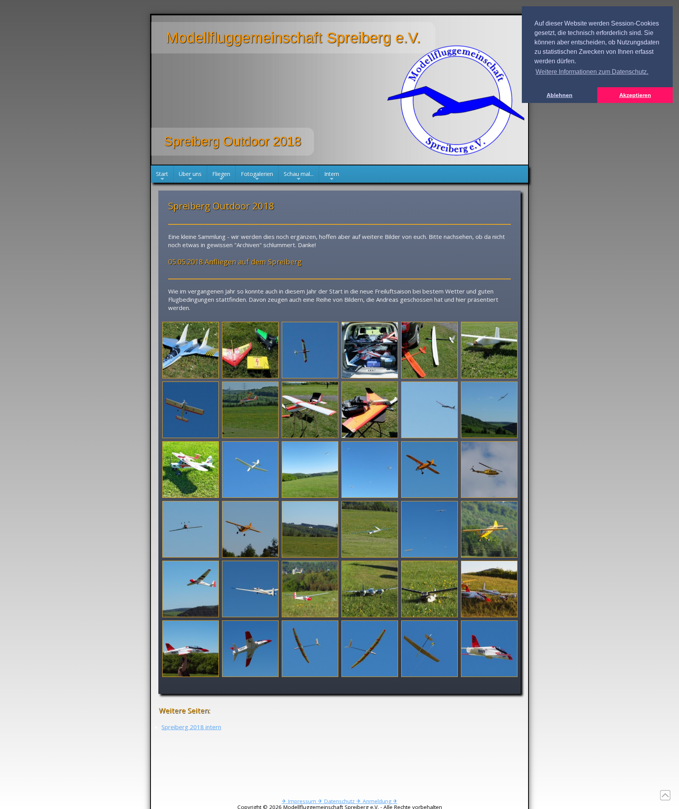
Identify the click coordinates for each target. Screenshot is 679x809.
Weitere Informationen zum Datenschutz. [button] (592, 71)
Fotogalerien (257, 176)
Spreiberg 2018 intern (191, 727)
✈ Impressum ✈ (303, 801)
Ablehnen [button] (560, 95)
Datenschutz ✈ (343, 801)
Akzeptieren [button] (635, 95)
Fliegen (221, 176)
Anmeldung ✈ (380, 801)
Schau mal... (299, 176)
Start (162, 176)
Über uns (190, 176)
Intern (331, 176)
